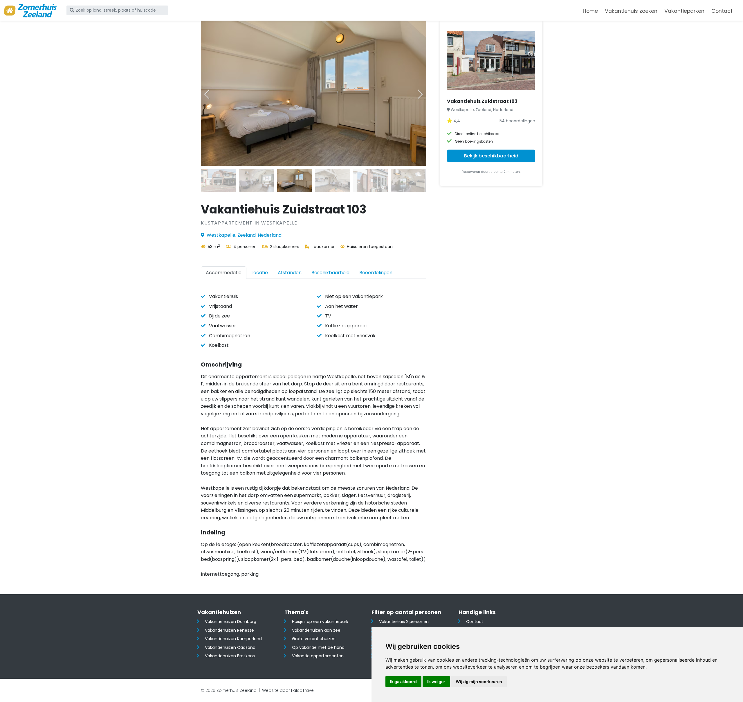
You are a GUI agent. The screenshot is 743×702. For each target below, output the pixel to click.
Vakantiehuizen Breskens (230, 656)
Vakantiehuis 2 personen (404, 621)
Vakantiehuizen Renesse (229, 630)
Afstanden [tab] (290, 272)
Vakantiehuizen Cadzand (230, 647)
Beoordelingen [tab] (375, 272)
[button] (420, 94)
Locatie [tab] (259, 272)
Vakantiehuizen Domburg (230, 621)
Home (590, 11)
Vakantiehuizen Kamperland (233, 639)
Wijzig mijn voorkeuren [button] (479, 681)
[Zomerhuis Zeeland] (30, 10)
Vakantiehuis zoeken (631, 11)
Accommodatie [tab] (223, 272)
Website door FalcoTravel (288, 690)
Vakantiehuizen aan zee (316, 630)
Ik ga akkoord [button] (403, 681)
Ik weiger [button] (436, 681)
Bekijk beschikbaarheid (491, 155)
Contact (722, 11)
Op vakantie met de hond (318, 647)
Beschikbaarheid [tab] (330, 272)
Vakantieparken (684, 11)
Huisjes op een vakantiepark (320, 621)
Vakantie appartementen (318, 656)
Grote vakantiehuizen (314, 639)
